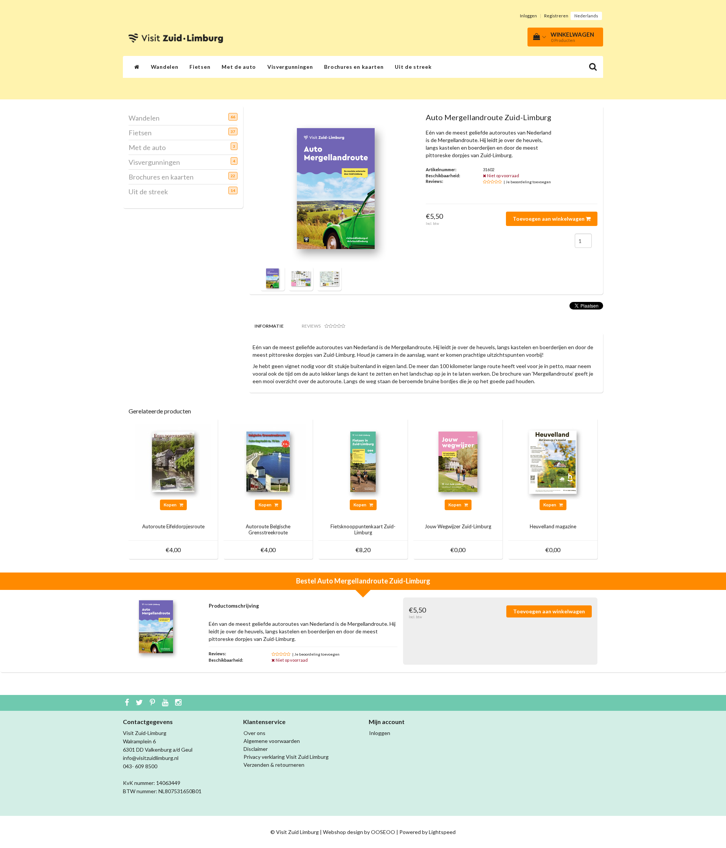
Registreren (556, 15)
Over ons (254, 733)
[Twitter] (140, 703)
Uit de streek (413, 66)
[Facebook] (128, 703)
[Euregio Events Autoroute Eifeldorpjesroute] (173, 461)
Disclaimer (256, 749)
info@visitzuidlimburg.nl (150, 758)
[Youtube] (166, 703)
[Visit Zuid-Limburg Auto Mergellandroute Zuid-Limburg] (272, 277)
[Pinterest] (153, 703)
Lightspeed (442, 832)
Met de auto (239, 66)
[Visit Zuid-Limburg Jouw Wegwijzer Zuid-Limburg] (458, 461)
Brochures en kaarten (353, 66)
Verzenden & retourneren (274, 764)
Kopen (170, 504)
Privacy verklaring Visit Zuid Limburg (286, 757)
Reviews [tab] (311, 326)
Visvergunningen (290, 66)
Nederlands (586, 15)
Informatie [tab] (269, 326)
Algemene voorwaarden (272, 741)
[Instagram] (179, 703)
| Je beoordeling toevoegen (527, 182)
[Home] (136, 67)
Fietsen (199, 66)
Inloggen (528, 15)
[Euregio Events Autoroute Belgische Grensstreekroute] (268, 461)
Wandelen (164, 66)
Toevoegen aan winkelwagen (549, 218)
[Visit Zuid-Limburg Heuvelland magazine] (553, 461)
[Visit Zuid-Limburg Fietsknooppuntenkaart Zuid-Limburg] (363, 461)
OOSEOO (383, 832)
